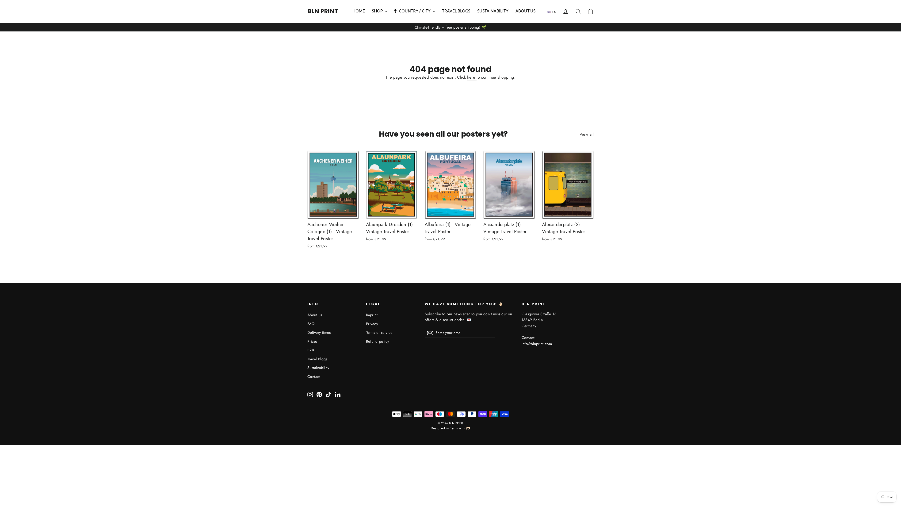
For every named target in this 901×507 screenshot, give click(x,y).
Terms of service (379, 332)
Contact (313, 376)
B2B (310, 350)
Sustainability (318, 367)
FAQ (310, 323)
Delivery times (319, 332)
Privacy (372, 323)
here (472, 77)
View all (587, 134)
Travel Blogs (317, 359)
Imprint (372, 315)
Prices (312, 341)
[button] (553, 12)
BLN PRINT (322, 11)
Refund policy (377, 341)
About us (314, 315)
